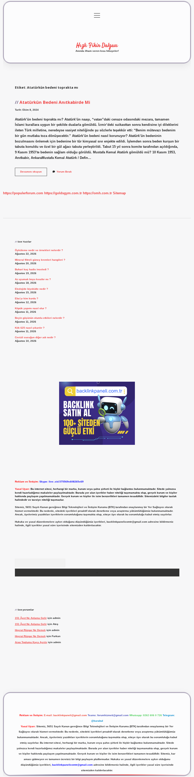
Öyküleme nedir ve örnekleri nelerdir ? (39, 250)
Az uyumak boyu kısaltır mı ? (33, 279)
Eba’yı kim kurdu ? (26, 298)
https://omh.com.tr (97, 193)
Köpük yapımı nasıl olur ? (30, 308)
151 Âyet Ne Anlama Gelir (31, 618)
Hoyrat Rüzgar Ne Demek (30, 630)
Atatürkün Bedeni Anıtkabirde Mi (54, 102)
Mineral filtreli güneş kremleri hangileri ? (40, 259)
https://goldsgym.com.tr (63, 193)
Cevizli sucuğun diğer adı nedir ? (35, 337)
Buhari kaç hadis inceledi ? (32, 269)
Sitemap (119, 193)
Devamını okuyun (33, 173)
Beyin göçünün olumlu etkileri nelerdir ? (39, 318)
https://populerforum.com (23, 193)
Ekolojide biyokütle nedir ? (31, 288)
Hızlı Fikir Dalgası (97, 45)
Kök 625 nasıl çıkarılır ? (29, 327)
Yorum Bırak (64, 171)
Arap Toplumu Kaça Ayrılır (31, 642)
